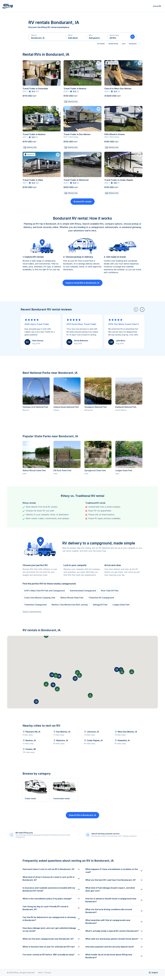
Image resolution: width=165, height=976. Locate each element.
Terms (40, 973)
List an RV (157, 6)
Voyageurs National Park (95, 407)
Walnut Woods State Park (34, 470)
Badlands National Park (125, 407)
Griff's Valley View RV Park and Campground (44, 590)
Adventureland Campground (83, 590)
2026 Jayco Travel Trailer (37, 324)
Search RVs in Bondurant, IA (82, 815)
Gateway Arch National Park (35, 407)
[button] (47, 37)
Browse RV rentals (82, 201)
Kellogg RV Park (100, 604)
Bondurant (133, 44)
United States (113, 44)
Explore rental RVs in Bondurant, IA (82, 283)
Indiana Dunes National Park (66, 407)
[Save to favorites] (58, 63)
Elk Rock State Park (62, 470)
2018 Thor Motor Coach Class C (123, 324)
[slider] (31, 91)
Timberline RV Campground (101, 597)
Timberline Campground (35, 604)
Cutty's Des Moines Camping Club (39, 597)
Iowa (123, 44)
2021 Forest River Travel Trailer (81, 324)
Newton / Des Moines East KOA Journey (70, 604)
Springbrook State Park (95, 470)
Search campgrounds (32, 611)
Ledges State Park (123, 470)
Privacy (48, 973)
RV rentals (101, 44)
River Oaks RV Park (109, 590)
